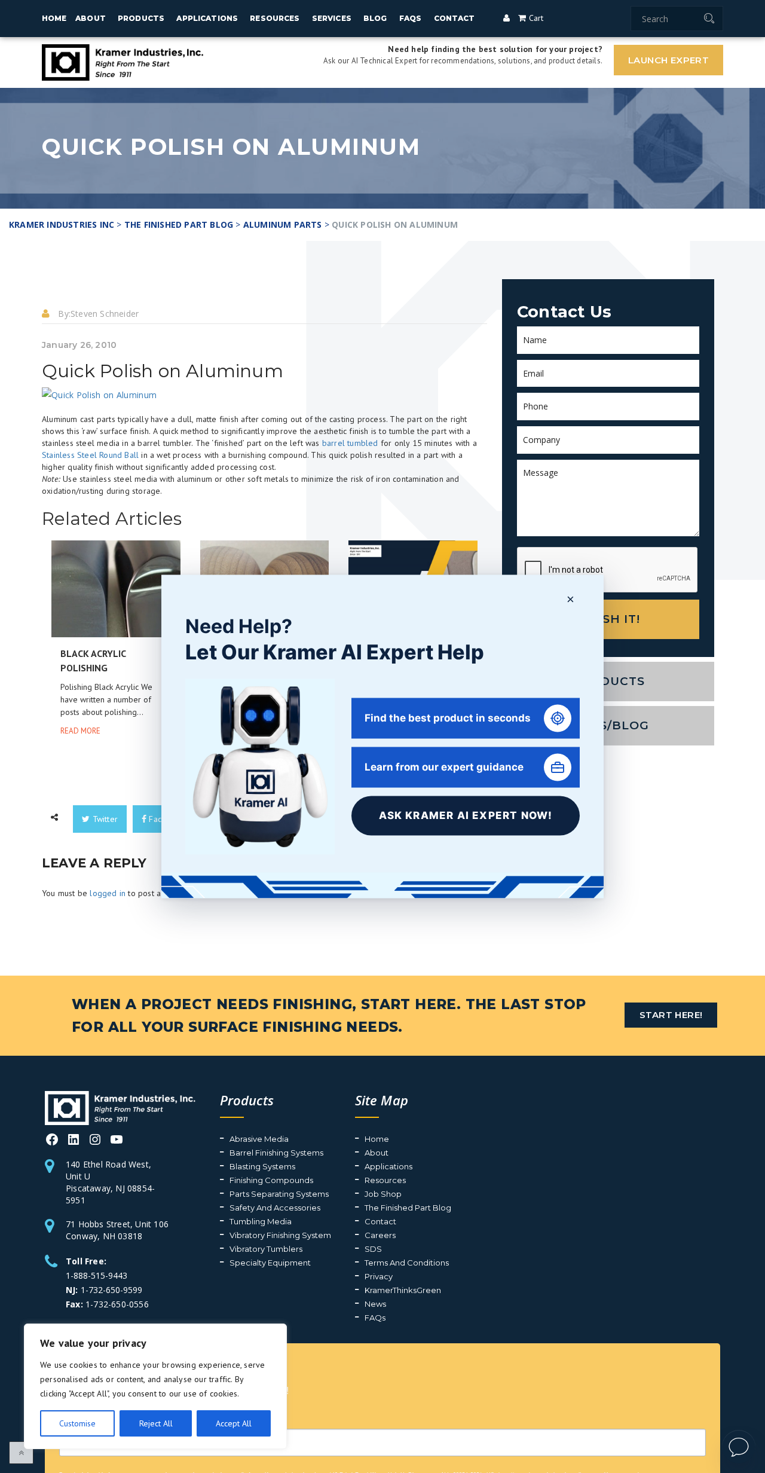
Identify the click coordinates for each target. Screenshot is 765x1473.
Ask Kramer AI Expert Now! (466, 815)
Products (141, 18)
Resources (274, 18)
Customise (77, 1423)
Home (54, 18)
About (90, 18)
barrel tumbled (556, 431)
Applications (207, 18)
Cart (534, 18)
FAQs (410, 18)
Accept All (234, 1423)
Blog (375, 18)
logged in (108, 830)
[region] (155, 1386)
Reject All (156, 1423)
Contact (454, 18)
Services (331, 18)
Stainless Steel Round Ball (90, 443)
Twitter (104, 756)
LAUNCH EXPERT (668, 60)
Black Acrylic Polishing (118, 618)
